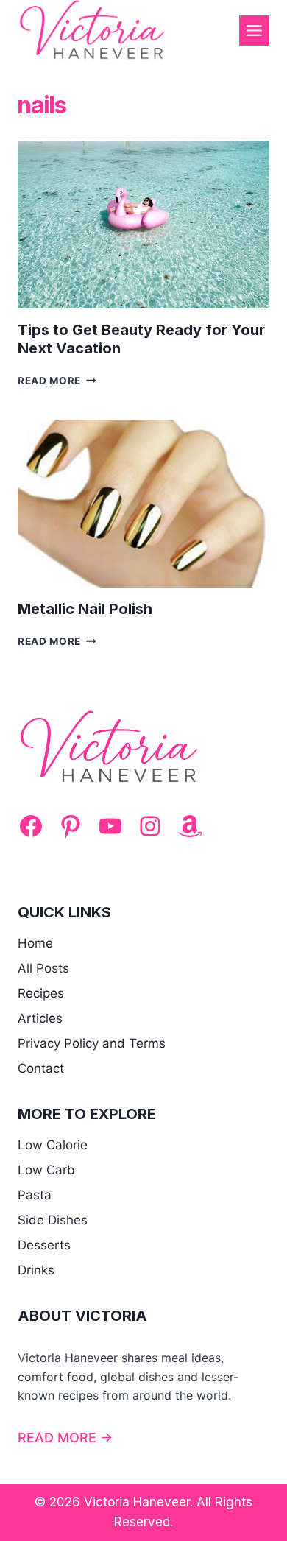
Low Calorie (53, 1145)
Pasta (35, 1195)
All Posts (43, 968)
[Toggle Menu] (254, 30)
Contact (41, 1068)
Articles (40, 1018)
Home (35, 943)
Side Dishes (53, 1220)
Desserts (44, 1245)
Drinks (36, 1270)
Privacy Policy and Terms (92, 1043)
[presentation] (143, 224)
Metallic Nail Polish (85, 609)
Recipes (41, 993)
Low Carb (46, 1170)
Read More (57, 381)
